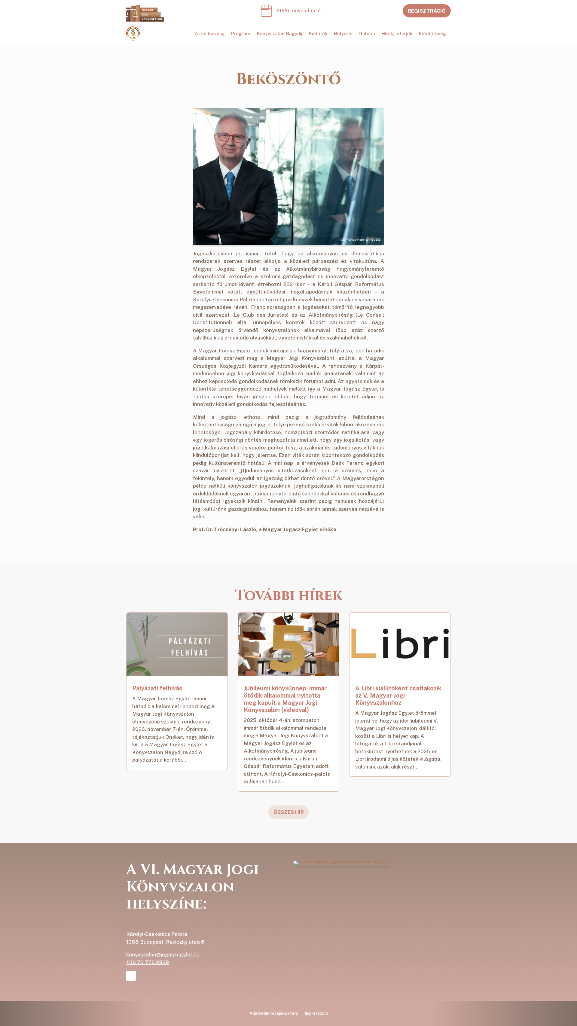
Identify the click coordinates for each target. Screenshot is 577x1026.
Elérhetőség (432, 34)
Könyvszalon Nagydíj (279, 34)
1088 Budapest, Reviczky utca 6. (166, 942)
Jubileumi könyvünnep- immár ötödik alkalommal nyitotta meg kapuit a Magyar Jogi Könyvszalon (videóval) (285, 699)
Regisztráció (427, 11)
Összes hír (288, 812)
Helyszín (343, 34)
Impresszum (316, 1013)
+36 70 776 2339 (147, 962)
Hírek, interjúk (397, 34)
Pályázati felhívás (157, 688)
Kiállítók (318, 34)
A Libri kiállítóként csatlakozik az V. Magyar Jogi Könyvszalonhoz (398, 695)
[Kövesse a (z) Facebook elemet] (131, 976)
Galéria (367, 34)
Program (240, 34)
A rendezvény (209, 34)
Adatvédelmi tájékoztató (273, 1013)
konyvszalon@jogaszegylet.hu (163, 954)
